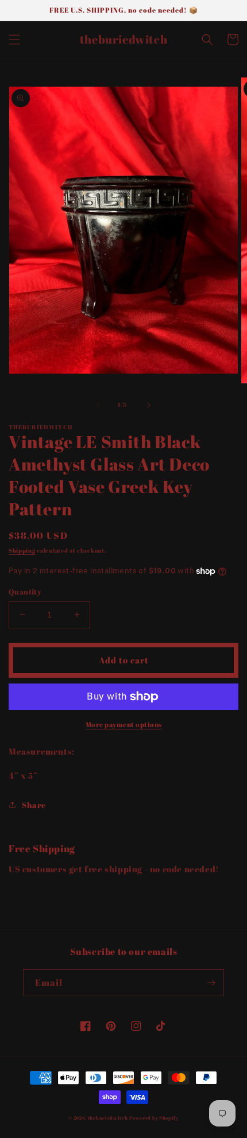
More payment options (124, 724)
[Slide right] (148, 405)
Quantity (25, 592)
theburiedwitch (108, 1117)
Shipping (22, 550)
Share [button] (34, 804)
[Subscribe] (210, 982)
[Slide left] (98, 405)
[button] (14, 39)
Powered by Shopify (154, 1117)
